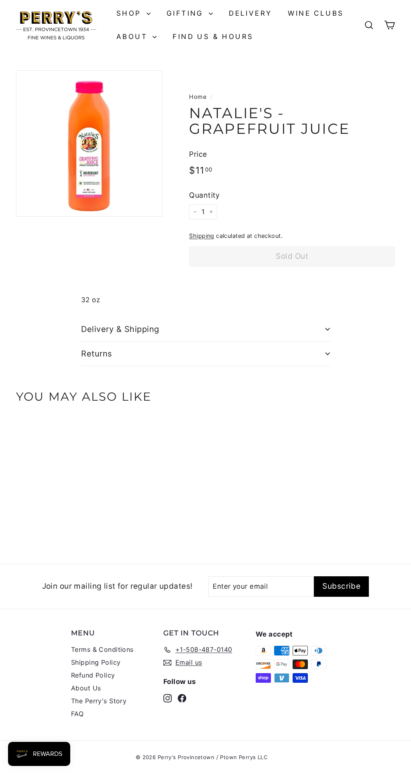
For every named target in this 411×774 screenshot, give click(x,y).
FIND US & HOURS (213, 37)
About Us (86, 688)
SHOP (130, 13)
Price (198, 154)
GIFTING (187, 13)
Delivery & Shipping (120, 329)
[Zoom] (89, 143)
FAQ (77, 714)
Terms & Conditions (102, 649)
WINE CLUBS (316, 13)
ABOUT (133, 37)
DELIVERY (250, 13)
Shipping (201, 235)
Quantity (204, 195)
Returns (96, 353)
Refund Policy (93, 675)
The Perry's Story (98, 701)
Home (197, 96)
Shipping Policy (95, 662)
